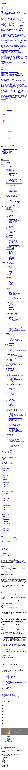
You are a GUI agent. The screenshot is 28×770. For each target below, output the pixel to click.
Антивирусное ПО (20, 31)
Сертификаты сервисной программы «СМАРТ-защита (14, 57)
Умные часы (8, 45)
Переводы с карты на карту (15, 364)
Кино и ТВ (9, 25)
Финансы (3, 61)
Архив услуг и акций (14, 204)
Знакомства (9, 30)
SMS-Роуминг (12, 388)
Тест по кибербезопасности (17, 34)
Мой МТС (11, 35)
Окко (4, 36)
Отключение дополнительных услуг (17, 415)
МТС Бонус (8, 14)
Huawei (15, 40)
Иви (2, 36)
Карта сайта (3, 699)
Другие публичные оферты (15, 445)
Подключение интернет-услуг (16, 379)
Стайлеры (3, 50)
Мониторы (3, 52)
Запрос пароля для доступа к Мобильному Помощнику (14, 87)
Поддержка (3, 70)
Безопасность (4, 31)
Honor (22, 40)
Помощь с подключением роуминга (9, 75)
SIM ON (20, 92)
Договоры (20, 95)
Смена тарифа (14, 80)
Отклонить (11, 607)
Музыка (14, 25)
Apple (7, 40)
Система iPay (12, 67)
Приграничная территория (14, 19)
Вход (2, 146)
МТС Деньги (8, 36)
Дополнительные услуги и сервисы (9, 83)
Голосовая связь (12, 72)
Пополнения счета (14, 78)
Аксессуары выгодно (17, 58)
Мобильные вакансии (10, 29)
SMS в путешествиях (21, 18)
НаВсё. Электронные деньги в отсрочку (16, 62)
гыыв (4, 552)
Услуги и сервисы (5, 67)
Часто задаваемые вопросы (12, 95)
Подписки (19, 83)
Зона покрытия (11, 94)
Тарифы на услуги (13, 225)
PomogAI (18, 29)
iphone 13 (5, 548)
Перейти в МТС (16, 13)
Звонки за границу (11, 18)
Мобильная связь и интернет (10, 149)
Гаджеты (3, 45)
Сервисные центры (21, 96)
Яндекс (17, 42)
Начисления (7, 78)
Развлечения (3, 30)
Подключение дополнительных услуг (9, 84)
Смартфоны (3, 40)
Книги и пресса (19, 25)
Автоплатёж (3, 69)
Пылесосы (16, 48)
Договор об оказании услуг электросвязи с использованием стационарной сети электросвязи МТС (14, 644)
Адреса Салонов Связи (14, 439)
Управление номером (5, 80)
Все (1, 41)
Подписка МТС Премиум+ (15, 179)
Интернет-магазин (5, 39)
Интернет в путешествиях (15, 189)
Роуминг (19, 75)
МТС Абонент (17, 35)
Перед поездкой (4, 19)
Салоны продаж (7, 452)
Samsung (11, 40)
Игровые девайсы (19, 52)
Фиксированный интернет (7, 90)
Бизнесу (2, 2)
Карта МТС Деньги (5, 64)
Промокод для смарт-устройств (16, 340)
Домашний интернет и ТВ (7, 20)
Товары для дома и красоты (7, 48)
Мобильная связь (4, 12)
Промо (9, 58)
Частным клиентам (5, 1)
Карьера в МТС (9, 680)
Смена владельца (13, 406)
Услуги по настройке (15, 56)
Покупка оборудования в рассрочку (17, 441)
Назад (2, 615)
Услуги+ (12, 59)
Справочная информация (6, 89)
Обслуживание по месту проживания (9, 97)
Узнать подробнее (5, 748)
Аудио (6, 46)
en (2, 4)
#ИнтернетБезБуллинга (20, 33)
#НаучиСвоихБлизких (6, 34)
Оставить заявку (11, 23)
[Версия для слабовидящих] (1, 6)
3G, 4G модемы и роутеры (15, 298)
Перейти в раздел (10, 169)
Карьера (2, 7)
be (1, 4)
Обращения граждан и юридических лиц (15, 684)
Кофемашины (14, 50)
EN (2, 536)
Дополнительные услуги (6, 13)
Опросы (20, 97)
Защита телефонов (11, 31)
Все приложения (12, 261)
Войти (2, 159)
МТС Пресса (15, 36)
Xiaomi (18, 40)
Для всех (6, 58)
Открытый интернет (16, 14)
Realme (25, 40)
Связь (2, 11)
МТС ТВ (23, 35)
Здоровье (9, 28)
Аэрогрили (8, 50)
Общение (20, 30)
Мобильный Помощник (17, 86)
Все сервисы (3, 465)
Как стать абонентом (12, 92)
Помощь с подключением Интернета (9, 73)
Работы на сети (13, 96)
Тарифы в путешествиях (14, 186)
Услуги (14, 20)
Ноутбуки (20, 51)
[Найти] (14, 538)
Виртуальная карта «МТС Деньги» (18, 64)
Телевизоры (3, 42)
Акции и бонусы (17, 12)
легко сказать (6, 550)
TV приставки (12, 287)
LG (7, 42)
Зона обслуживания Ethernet (15, 201)
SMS (17, 72)
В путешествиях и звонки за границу (9, 15)
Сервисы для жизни (5, 24)
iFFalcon (21, 42)
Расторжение (9, 81)
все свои (5, 549)
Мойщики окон (22, 48)
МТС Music (20, 36)
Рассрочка (3, 79)
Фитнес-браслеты (13, 294)
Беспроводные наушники (17, 45)
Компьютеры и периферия (7, 51)
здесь (14, 657)
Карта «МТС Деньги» (6, 65)
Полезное (3, 26)
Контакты (8, 683)
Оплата (2, 78)
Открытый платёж (5, 63)
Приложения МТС (5, 35)
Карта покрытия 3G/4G (16, 22)
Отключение (11, 74)
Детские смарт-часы (13, 46)
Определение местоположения (12, 26)
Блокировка (20, 80)
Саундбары (3, 53)
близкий (5, 553)
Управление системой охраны (7, 33)
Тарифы (10, 12)
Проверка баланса (10, 79)
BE (1, 536)
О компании (3, 3)
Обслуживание (4, 92)
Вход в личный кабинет (18, 90)
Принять (17, 607)
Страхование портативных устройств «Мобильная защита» (17, 327)
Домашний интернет (8, 151)
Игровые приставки (10, 52)
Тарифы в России (11, 17)
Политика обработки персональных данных (16, 682)
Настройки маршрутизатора (17, 91)
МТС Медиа (3, 25)
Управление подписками (9, 155)
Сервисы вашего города (16, 28)
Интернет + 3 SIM (5, 9)
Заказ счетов (22, 78)
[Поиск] (14, 164)
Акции (18, 20)
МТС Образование (13, 221)
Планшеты (15, 51)
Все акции (16, 59)
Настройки (16, 74)
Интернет (7, 76)
